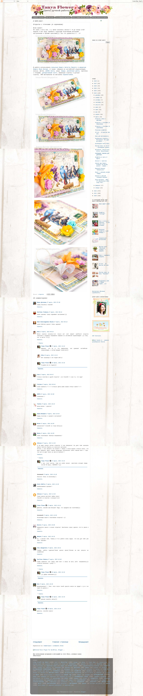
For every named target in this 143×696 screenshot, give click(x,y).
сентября (98, 102)
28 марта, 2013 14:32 (58, 362)
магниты (43, 672)
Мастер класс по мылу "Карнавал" (104, 273)
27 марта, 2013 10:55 (47, 423)
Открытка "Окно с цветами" (100, 119)
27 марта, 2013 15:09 (48, 525)
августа (98, 104)
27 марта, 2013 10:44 (52, 413)
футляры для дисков (96, 683)
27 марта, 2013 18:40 (54, 559)
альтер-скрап (37, 664)
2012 (95, 191)
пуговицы (46, 678)
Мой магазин (50, 17)
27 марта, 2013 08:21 (55, 312)
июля (97, 107)
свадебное (94, 678)
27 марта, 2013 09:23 (46, 331)
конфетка (77, 671)
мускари (107, 672)
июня (97, 109)
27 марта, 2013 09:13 (60, 322)
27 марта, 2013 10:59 (47, 433)
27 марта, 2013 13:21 (58, 461)
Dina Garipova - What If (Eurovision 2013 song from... (102, 181)
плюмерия (43, 676)
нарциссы (57, 674)
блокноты (72, 664)
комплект (106, 669)
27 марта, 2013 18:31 (54, 548)
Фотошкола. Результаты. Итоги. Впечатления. (102, 150)
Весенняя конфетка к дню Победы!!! (103, 231)
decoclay (64, 662)
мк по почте (89, 672)
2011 (95, 193)
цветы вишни (41, 685)
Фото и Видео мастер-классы (81, 17)
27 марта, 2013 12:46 (48, 494)
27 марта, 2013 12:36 (52, 484)
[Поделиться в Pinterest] (54, 294)
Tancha (39, 404)
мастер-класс (54, 672)
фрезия (84, 683)
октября (98, 100)
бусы (108, 664)
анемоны (47, 664)
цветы (108, 683)
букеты (99, 664)
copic (56, 662)
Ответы (41, 343)
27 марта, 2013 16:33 (48, 536)
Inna (38, 374)
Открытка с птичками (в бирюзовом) (102, 123)
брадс (63, 71)
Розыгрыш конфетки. (101, 130)
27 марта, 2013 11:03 (48, 443)
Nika (38, 331)
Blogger (83, 692)
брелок (91, 664)
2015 (95, 88)
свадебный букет (52, 680)
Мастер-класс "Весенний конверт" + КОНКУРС (103, 249)
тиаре (72, 681)
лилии (105, 671)
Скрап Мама (92, 662)
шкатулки (67, 685)
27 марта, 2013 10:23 (48, 404)
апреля (97, 114)
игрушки (96, 667)
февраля (98, 185)
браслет (83, 664)
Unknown (39, 443)
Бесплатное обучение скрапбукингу (98, 292)
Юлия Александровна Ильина (45, 322)
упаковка (93, 681)
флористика (106, 681)
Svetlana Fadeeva (42, 559)
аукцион (56, 664)
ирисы (58, 669)
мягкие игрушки (48, 674)
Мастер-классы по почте (99, 17)
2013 (95, 93)
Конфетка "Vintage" (102, 213)
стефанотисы (52, 681)
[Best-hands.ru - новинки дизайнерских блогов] (101, 342)
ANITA (38, 394)
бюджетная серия (52, 665)
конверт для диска (43, 671)
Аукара (75, 662)
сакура (85, 678)
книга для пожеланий (86, 669)
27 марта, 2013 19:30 (46, 584)
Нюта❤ (38, 423)
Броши (83, 662)
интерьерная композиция (42, 669)
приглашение (36, 678)
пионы (34, 676)
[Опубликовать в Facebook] (52, 294)
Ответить (39, 307)
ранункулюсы (56, 678)
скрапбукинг (81, 680)
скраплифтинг (95, 680)
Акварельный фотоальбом (102, 238)
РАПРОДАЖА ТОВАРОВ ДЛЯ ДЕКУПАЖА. (102, 154)
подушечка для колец (65, 676)
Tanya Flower (45, 346)
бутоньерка (39, 665)
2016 (95, 86)
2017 (95, 83)
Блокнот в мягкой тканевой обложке (101, 176)
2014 (95, 90)
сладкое (104, 680)
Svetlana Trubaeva (42, 312)
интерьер (104, 667)
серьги (63, 680)
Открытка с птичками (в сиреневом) (102, 127)
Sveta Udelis (41, 484)
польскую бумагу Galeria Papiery (64, 67)
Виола (38, 433)
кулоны (98, 670)
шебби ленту (50, 71)
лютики (35, 672)
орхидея (87, 674)
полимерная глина (81, 676)
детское (77, 667)
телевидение (64, 681)
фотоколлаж (64, 683)
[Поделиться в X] (50, 294)
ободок (79, 674)
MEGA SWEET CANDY (104, 204)
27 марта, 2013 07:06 (53, 302)
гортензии (58, 667)
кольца (98, 669)
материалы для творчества (73, 672)
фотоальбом (51, 683)
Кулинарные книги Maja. (102, 143)
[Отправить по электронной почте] (47, 294)
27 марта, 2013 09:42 (48, 384)
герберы (39, 667)
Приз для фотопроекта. (102, 136)
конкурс (67, 671)
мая (96, 112)
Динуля (39, 536)
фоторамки (73, 683)
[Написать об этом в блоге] (49, 294)
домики (87, 667)
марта (97, 116)
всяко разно (72, 666)
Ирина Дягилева (41, 302)
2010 (95, 195)
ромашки (76, 678)
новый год (67, 675)
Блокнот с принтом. (101, 161)
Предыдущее (83, 642)
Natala (39, 525)
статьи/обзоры (38, 681)
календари (67, 669)
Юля (38, 584)
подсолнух (53, 676)
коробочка (89, 671)
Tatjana (39, 384)
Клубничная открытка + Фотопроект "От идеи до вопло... (102, 140)
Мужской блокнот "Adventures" (100, 169)
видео (62, 665)
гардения (106, 666)
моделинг (99, 672)
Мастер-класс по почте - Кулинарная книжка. (102, 146)
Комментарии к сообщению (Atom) (53, 645)
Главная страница (38, 17)
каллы (75, 669)
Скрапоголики (68, 74)
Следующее (37, 642)
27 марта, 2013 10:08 (47, 394)
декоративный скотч (49, 73)
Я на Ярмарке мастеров (63, 17)
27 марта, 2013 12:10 (50, 474)
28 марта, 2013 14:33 (58, 597)
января (97, 188)
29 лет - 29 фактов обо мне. (104, 264)
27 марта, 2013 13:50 (50, 515)
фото (39, 683)
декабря (98, 95)
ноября (97, 97)
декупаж (67, 667)
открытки (41, 294)
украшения (80, 681)
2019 (95, 81)
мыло (37, 675)
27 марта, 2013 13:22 (58, 346)
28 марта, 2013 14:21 (51, 355)
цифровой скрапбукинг (55, 685)
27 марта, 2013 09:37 (46, 374)
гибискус (48, 667)
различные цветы (73, 71)
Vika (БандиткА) (42, 548)
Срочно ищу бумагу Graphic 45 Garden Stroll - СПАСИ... (101, 165)
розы (66, 678)
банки (63, 664)
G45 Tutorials (96, 335)
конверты (56, 671)
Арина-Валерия (41, 413)
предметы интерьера (100, 676)
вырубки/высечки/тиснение (91, 665)
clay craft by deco (40, 662)
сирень (71, 680)
